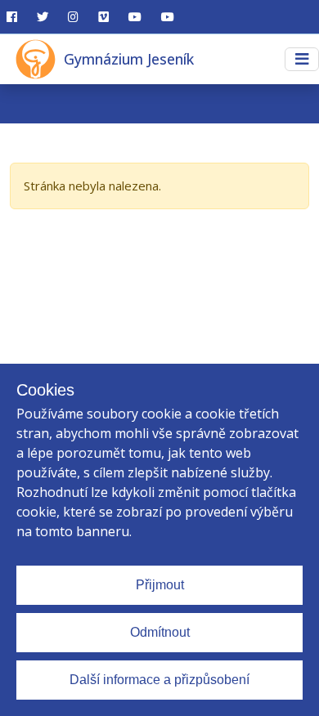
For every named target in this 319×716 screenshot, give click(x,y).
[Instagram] (73, 17)
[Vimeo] (103, 17)
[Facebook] (12, 17)
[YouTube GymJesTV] (135, 17)
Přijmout (160, 585)
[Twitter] (42, 17)
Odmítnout (160, 632)
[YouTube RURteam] (168, 17)
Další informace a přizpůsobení (159, 680)
